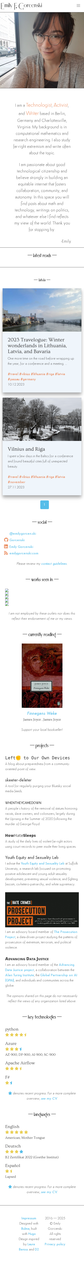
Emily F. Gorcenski (21, 6)
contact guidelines (54, 564)
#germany (28, 379)
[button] (78, 5)
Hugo (32, 1234)
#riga (50, 374)
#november (16, 482)
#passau (14, 379)
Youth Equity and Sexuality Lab (32, 858)
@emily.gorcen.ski (22, 534)
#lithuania (38, 374)
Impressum (29, 1218)
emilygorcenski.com (23, 553)
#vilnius (24, 374)
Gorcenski (17, 540)
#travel (13, 374)
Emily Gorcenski (21, 547)
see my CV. (49, 1098)
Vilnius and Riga (26, 449)
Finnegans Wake (42, 714)
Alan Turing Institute (19, 975)
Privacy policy (55, 1244)
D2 (37, 1249)
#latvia (60, 374)
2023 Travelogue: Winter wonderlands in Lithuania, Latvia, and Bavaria (37, 345)
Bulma (25, 1229)
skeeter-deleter (18, 780)
